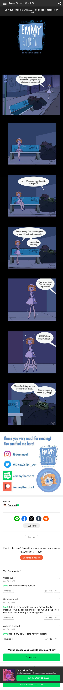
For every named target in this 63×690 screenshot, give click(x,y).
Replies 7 (8, 590)
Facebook (24, 518)
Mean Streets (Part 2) (21, 3)
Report (31, 537)
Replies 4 (8, 639)
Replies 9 (8, 617)
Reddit (46, 518)
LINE (17, 518)
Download (31, 657)
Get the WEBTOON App (38, 678)
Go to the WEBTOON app (31, 684)
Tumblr (39, 518)
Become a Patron (31, 557)
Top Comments (11, 571)
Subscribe (33, 525)
